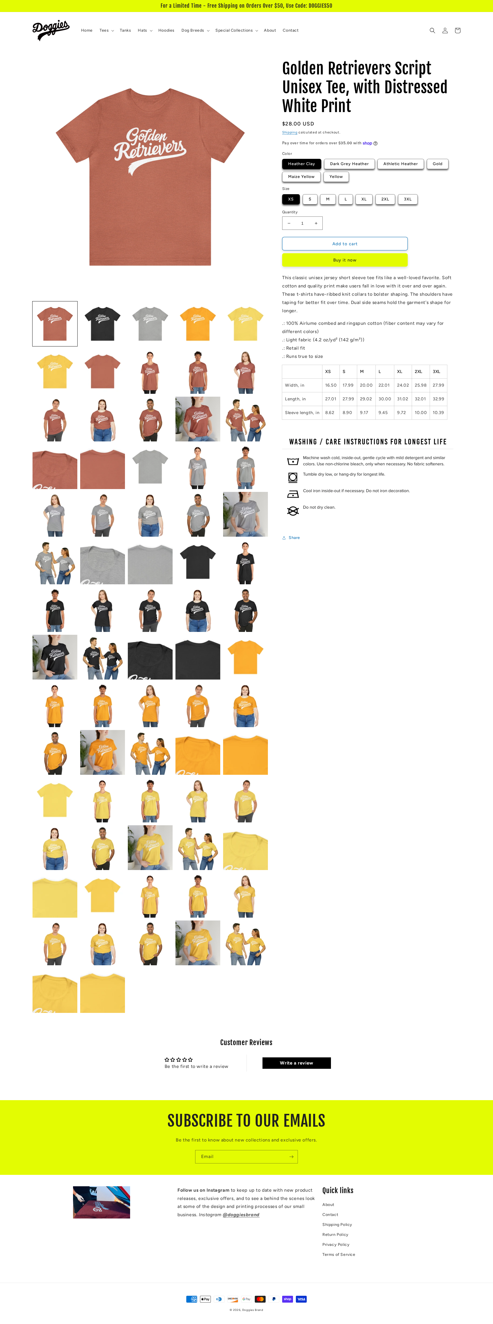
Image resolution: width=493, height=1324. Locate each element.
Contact (330, 1214)
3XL (408, 199)
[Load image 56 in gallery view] (55, 847)
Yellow (336, 176)
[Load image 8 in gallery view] (150, 371)
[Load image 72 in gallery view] (102, 990)
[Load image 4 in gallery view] (197, 323)
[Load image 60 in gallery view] (245, 847)
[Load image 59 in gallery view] (197, 847)
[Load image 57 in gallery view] (102, 847)
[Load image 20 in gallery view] (245, 466)
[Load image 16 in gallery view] (55, 466)
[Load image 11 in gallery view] (55, 419)
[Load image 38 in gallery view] (150, 657)
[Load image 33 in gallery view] (150, 609)
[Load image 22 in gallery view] (102, 514)
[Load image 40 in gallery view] (245, 657)
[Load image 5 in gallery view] (245, 323)
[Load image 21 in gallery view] (55, 514)
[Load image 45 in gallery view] (245, 704)
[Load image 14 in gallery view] (197, 419)
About (328, 1204)
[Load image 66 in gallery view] (55, 942)
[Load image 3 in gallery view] (150, 323)
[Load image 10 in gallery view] (245, 371)
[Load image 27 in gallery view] (102, 562)
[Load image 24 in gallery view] (197, 514)
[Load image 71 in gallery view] (55, 990)
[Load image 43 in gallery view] (150, 704)
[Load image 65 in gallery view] (245, 895)
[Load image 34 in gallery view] (197, 609)
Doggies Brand (252, 1310)
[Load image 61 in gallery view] (55, 895)
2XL (385, 199)
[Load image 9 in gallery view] (197, 371)
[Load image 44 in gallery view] (197, 704)
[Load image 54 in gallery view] (197, 800)
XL (364, 199)
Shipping (290, 132)
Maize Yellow (301, 176)
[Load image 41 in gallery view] (55, 704)
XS (291, 199)
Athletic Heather (400, 163)
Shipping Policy (337, 1224)
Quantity (290, 212)
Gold (438, 163)
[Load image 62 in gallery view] (102, 895)
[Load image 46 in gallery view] (55, 752)
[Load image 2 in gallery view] (102, 323)
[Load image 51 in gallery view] (55, 800)
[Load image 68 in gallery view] (150, 942)
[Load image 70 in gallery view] (245, 942)
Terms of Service (338, 1254)
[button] (106, 31)
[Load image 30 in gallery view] (245, 562)
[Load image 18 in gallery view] (150, 466)
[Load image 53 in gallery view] (150, 800)
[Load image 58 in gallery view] (150, 847)
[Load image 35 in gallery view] (245, 609)
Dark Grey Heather (349, 163)
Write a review (296, 1063)
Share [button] (294, 537)
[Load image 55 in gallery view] (245, 800)
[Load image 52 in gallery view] (102, 800)
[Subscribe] (291, 1156)
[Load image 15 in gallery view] (245, 419)
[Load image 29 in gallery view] (197, 562)
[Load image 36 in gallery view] (55, 657)
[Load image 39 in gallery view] (197, 657)
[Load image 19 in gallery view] (197, 466)
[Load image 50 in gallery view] (245, 752)
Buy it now (345, 260)
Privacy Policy (335, 1244)
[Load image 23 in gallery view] (150, 514)
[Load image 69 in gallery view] (197, 942)
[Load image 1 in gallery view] (55, 323)
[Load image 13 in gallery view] (150, 419)
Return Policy (335, 1234)
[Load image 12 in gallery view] (102, 419)
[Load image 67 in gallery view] (102, 942)
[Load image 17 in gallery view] (102, 466)
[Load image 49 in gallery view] (197, 752)
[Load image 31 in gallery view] (55, 609)
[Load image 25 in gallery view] (245, 514)
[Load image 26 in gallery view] (55, 562)
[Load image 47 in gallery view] (102, 752)
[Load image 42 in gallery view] (102, 704)
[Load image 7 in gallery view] (102, 371)
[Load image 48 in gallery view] (150, 752)
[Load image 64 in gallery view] (197, 895)
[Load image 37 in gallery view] (102, 657)
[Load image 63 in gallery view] (150, 895)
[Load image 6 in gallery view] (55, 371)
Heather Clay (301, 163)
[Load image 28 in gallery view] (150, 562)
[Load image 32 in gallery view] (102, 609)
